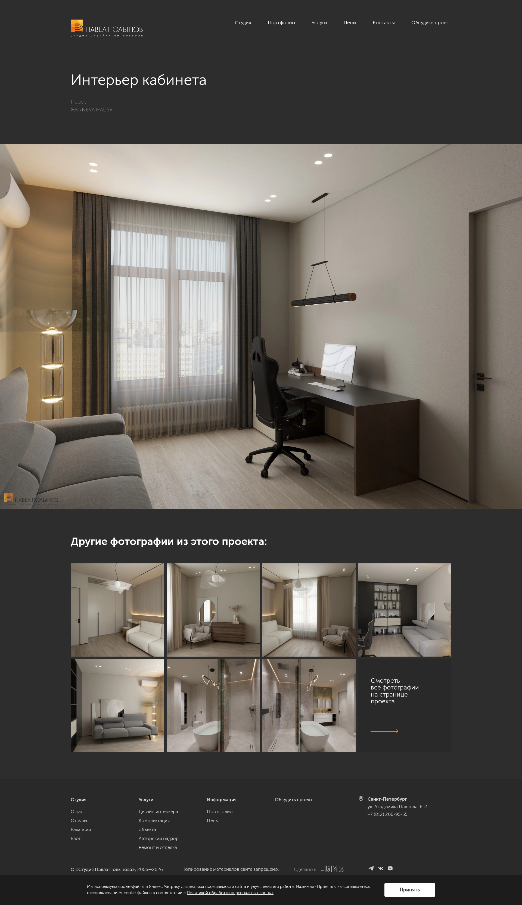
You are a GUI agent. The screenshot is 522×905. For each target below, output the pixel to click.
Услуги (319, 23)
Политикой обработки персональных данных (230, 892)
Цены (350, 23)
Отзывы (79, 820)
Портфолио (281, 23)
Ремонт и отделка (158, 847)
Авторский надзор (159, 838)
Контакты (384, 23)
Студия (243, 23)
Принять (410, 890)
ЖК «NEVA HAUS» (91, 110)
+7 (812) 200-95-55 (387, 814)
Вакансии (81, 829)
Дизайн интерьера (158, 811)
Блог (76, 838)
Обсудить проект (431, 23)
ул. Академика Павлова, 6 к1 (398, 806)
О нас (77, 811)
